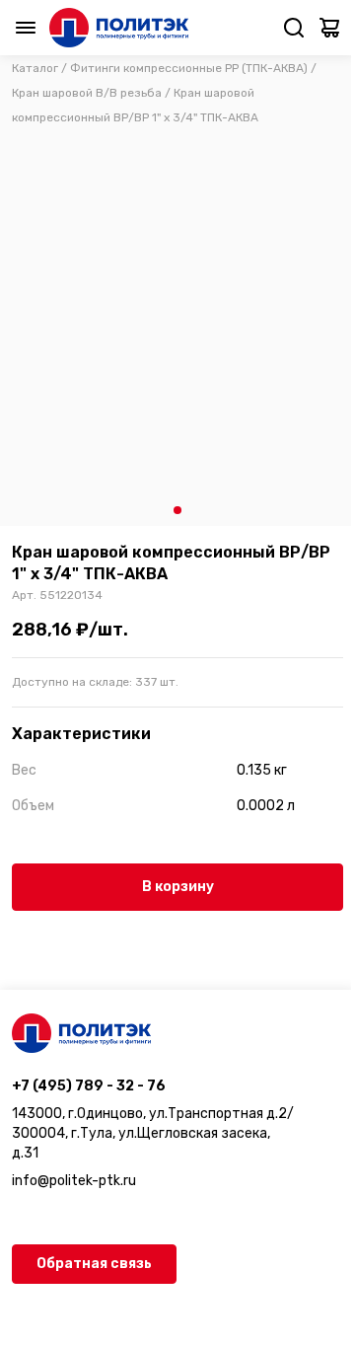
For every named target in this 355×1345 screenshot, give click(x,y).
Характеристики (81, 733)
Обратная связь (94, 1263)
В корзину (178, 886)
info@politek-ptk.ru (74, 1180)
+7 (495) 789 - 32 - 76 (89, 1086)
